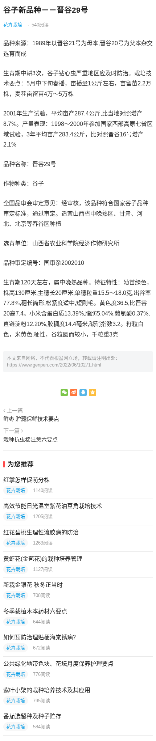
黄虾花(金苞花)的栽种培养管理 (42, 559)
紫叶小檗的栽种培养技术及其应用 (46, 690)
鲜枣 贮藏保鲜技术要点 (31, 419)
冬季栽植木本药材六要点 (35, 611)
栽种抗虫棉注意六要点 (30, 439)
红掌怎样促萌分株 (26, 480)
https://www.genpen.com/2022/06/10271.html (54, 365)
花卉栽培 (12, 24)
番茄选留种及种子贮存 (32, 716)
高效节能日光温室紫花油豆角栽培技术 (52, 506)
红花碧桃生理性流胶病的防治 (41, 532)
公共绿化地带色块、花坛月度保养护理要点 (58, 664)
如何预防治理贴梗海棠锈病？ (41, 637)
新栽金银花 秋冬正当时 (33, 585)
